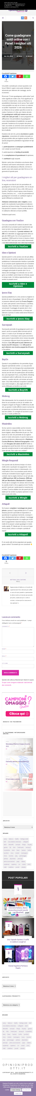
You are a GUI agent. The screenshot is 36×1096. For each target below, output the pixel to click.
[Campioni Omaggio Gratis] (18, 706)
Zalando (23, 867)
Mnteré (17, 853)
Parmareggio (22, 856)
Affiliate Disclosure (10, 2)
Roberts (23, 861)
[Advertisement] (17, 804)
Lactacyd (28, 847)
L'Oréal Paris (20, 847)
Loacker (24, 850)
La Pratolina (7, 850)
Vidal (5, 867)
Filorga (24, 844)
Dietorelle (11, 844)
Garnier (6, 847)
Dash (5, 844)
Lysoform (6, 853)
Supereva (13, 864)
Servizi (30, 56)
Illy (10, 847)
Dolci (7, 776)
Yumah (17, 867)
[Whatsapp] (26, 76)
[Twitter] (12, 76)
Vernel (24, 864)
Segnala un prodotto (11, 7)
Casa (7, 741)
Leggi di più (18, 1093)
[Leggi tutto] (7, 748)
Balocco (11, 839)
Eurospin (18, 844)
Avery (5, 839)
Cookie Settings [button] (16, 1090)
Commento (6, 626)
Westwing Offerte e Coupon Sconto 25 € (18, 745)
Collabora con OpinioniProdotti (14, 4)
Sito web (5, 663)
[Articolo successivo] (26, 573)
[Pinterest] (19, 76)
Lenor (13, 850)
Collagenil (25, 841)
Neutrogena (24, 853)
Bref (5, 841)
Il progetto (8, 5)
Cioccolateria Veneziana (14, 841)
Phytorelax (13, 858)
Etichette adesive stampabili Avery (17, 761)
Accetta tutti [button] (26, 1090)
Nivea (5, 856)
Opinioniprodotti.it (18, 1066)
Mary (20, 56)
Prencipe (20, 858)
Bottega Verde (24, 839)
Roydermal (6, 864)
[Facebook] (5, 76)
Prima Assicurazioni (9, 861)
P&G (16, 856)
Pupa (18, 861)
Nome (4, 648)
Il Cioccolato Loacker (13, 779)
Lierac (18, 850)
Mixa (12, 853)
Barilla (17, 839)
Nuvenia (11, 856)
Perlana (6, 858)
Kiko (14, 847)
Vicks (29, 864)
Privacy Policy (19, 5)
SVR (19, 864)
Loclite (29, 850)
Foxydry (30, 844)
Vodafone (11, 867)
